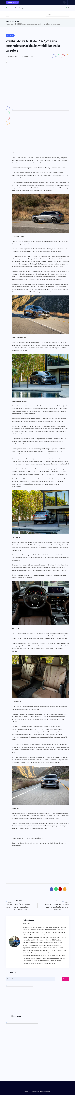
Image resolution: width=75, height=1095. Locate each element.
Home (7, 21)
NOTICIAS (15, 21)
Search (65, 979)
